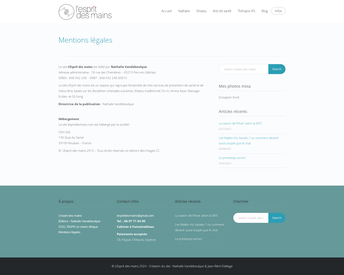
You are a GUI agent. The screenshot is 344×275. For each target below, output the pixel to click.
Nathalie (184, 11)
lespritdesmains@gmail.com (135, 215)
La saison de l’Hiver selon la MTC (240, 123)
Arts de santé (222, 11)
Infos (278, 11)
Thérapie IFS (246, 11)
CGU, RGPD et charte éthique (78, 226)
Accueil (166, 11)
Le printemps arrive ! (232, 158)
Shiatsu (201, 11)
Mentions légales (69, 232)
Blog (265, 11)
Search (276, 69)
